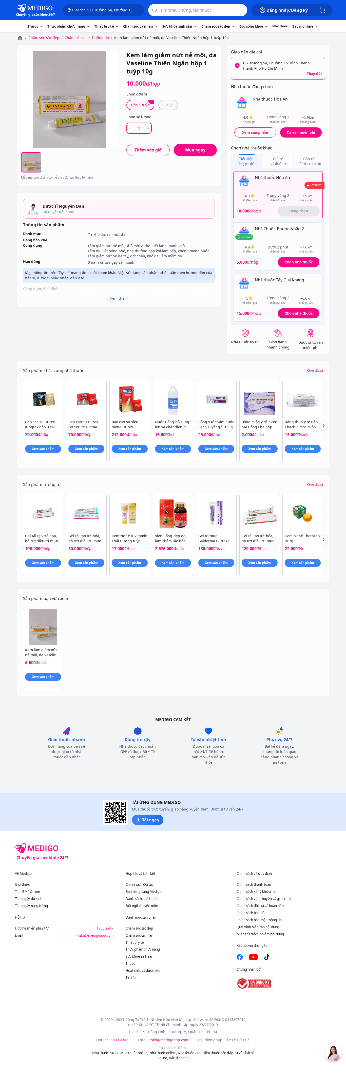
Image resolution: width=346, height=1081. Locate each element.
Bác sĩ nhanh (178, 1058)
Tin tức (131, 977)
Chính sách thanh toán (254, 884)
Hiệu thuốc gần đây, (218, 1053)
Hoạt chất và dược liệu (143, 970)
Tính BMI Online (27, 891)
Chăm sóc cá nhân (139, 935)
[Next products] (323, 425)
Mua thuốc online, (134, 1053)
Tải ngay (150, 820)
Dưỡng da (100, 37)
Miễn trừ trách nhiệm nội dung (260, 934)
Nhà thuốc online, (163, 1053)
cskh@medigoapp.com (95, 935)
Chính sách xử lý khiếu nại (256, 891)
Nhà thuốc (280, 26)
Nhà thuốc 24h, (190, 1053)
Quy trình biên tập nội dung (258, 927)
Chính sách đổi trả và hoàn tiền (260, 905)
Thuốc (130, 963)
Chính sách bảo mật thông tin (259, 920)
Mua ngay (195, 150)
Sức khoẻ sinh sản (139, 956)
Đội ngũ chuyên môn (142, 905)
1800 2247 (105, 928)
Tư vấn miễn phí (301, 132)
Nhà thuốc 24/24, (106, 1053)
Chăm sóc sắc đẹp (43, 37)
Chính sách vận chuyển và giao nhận (264, 898)
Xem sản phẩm (255, 132)
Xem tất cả (315, 371)
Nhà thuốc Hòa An (270, 99)
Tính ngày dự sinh (28, 898)
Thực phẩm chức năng (143, 949)
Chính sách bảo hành (252, 913)
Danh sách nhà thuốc (142, 898)
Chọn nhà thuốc (299, 262)
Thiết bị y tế (135, 942)
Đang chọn (298, 210)
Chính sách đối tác (139, 884)
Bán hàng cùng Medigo (144, 891)
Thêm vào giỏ (148, 150)
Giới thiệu (22, 884)
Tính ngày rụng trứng (31, 905)
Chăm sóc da (76, 37)
